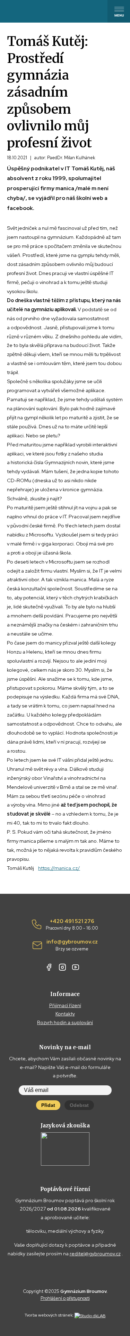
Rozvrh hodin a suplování (65, 1022)
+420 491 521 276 (72, 924)
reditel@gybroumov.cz (95, 1253)
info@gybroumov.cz (72, 945)
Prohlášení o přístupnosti (65, 1298)
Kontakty (65, 1014)
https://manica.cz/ (59, 868)
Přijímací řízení (65, 1005)
